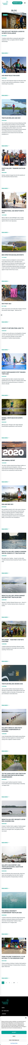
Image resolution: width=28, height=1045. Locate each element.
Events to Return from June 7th (13, 328)
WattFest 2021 (6, 303)
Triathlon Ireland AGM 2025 (11, 118)
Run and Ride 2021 (7, 504)
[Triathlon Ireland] (5, 3)
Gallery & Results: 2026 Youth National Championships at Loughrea (12, 729)
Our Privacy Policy (14, 1043)
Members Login (17, 2)
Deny (14, 1036)
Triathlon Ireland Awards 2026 (12, 684)
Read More (5, 53)
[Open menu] (24, 3)
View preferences (14, 1040)
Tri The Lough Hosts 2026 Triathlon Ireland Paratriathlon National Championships (14, 775)
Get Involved (5, 1010)
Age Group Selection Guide (11, 75)
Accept (14, 1032)
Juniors (4, 1013)
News (3, 1007)
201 (14, 982)
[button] (26, 1018)
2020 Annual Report (8, 460)
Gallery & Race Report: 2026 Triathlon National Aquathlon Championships (12, 866)
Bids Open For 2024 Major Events (13, 255)
